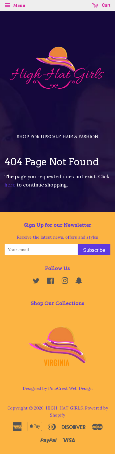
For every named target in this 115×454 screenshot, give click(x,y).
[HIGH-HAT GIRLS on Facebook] (50, 282)
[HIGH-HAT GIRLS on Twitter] (36, 282)
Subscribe (94, 249)
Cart (105, 5)
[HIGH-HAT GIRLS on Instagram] (64, 282)
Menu (18, 5)
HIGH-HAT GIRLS (64, 408)
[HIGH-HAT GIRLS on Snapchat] (78, 282)
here (10, 185)
